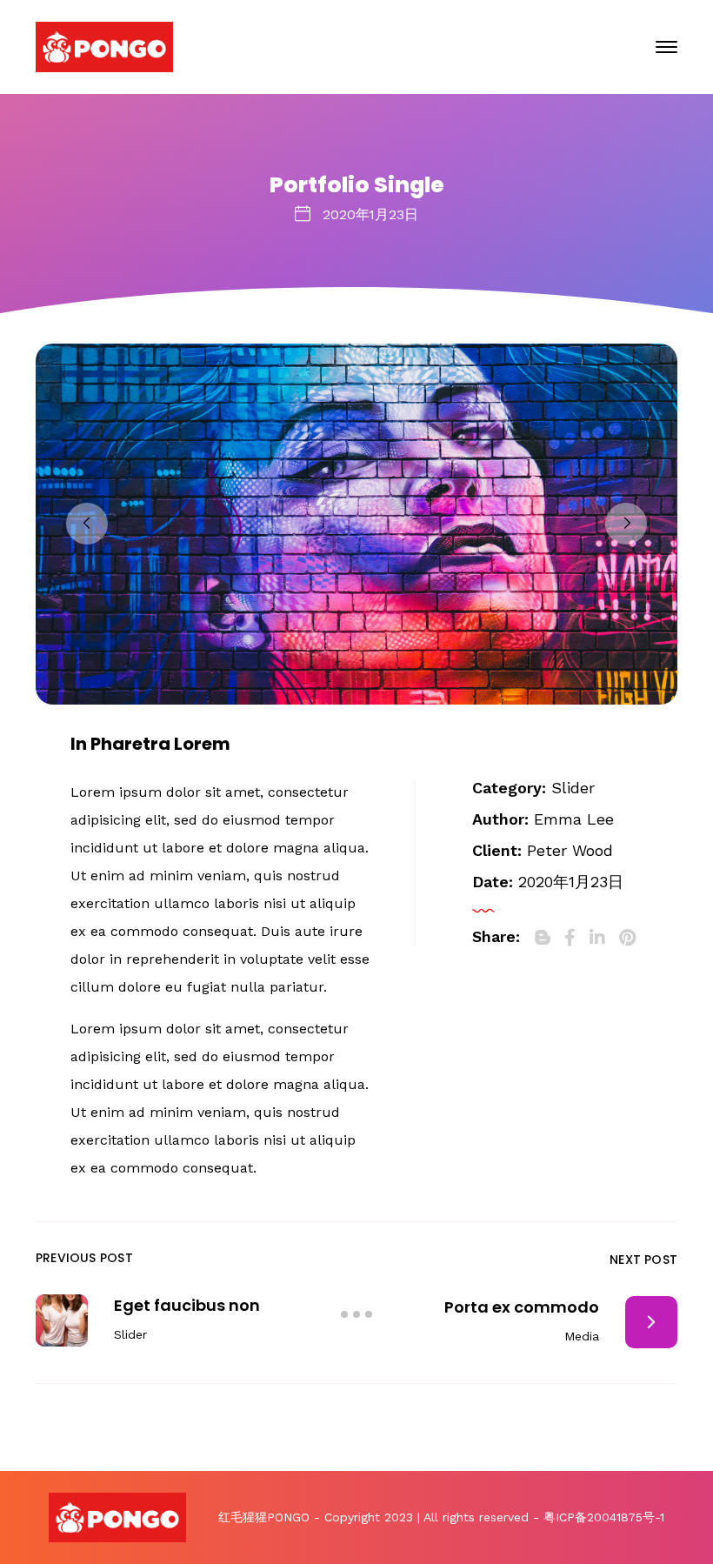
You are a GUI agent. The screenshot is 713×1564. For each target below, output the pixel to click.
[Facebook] (570, 937)
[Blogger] (542, 937)
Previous (87, 524)
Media (581, 1336)
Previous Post (84, 1258)
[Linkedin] (597, 937)
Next (626, 524)
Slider (573, 788)
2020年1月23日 (370, 214)
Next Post (643, 1259)
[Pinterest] (627, 937)
